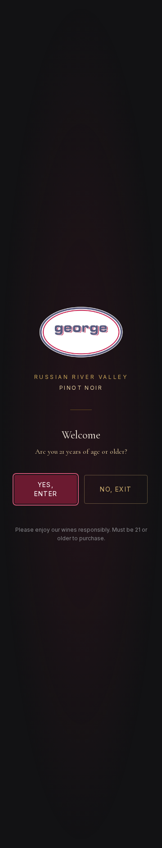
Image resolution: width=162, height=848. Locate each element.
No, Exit (115, 489)
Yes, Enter (46, 489)
